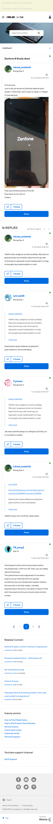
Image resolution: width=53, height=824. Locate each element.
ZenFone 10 (10, 650)
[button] (8, 206)
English (9, 800)
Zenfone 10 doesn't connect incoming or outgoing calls (25, 647)
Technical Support (12, 737)
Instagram (18, 784)
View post (12, 340)
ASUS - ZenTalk (15, 17)
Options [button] (49, 48)
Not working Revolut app (14, 670)
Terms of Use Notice (10, 806)
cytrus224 (12, 484)
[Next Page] (39, 627)
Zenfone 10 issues (11, 681)
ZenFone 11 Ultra (11, 673)
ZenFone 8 (7, 48)
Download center (12, 733)
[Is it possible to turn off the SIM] (49, 229)
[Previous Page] (14, 627)
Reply (26, 214)
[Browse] (4, 17)
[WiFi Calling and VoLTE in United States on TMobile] (44, 229)
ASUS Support (10, 759)
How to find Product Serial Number (19, 723)
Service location (11, 727)
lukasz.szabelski (15, 314)
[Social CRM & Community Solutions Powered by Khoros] (45, 819)
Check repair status (12, 730)
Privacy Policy (27, 806)
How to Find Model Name (15, 720)
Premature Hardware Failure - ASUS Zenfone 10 (23, 658)
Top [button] (7, 818)
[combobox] (26, 33)
